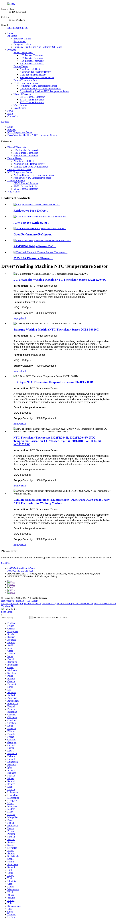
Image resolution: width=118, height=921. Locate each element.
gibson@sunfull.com (17, 28)
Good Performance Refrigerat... (33, 234)
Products (11, 49)
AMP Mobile (32, 600)
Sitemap (20, 600)
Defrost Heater (21, 66)
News (10, 110)
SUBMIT (6, 563)
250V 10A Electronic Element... (33, 258)
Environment (20, 41)
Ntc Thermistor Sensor (105, 603)
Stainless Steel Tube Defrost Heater (37, 77)
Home (10, 33)
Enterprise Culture (22, 38)
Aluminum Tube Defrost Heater (35, 72)
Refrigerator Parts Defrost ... (31, 210)
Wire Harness (20, 105)
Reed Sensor (20, 108)
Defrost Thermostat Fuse (25, 80)
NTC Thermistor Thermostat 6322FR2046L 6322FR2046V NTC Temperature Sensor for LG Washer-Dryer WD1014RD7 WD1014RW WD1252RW (58, 441)
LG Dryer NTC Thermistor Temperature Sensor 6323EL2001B (53, 382)
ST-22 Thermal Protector (32, 102)
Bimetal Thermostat (23, 52)
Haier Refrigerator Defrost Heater (76, 603)
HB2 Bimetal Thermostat (32, 55)
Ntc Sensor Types (50, 603)
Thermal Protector (22, 94)
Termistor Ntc (8, 606)
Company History (22, 44)
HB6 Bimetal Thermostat (32, 60)
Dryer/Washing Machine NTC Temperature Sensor (44, 91)
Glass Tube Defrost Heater (32, 74)
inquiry (17, 318)
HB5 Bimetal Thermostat (32, 58)
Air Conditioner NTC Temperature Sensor (40, 88)
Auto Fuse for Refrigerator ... (32, 222)
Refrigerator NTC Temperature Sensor (38, 85)
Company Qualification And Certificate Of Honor (38, 47)
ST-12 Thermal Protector (32, 99)
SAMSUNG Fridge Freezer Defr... (35, 246)
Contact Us (12, 116)
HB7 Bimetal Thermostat (32, 63)
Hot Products (7, 600)
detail (23, 318)
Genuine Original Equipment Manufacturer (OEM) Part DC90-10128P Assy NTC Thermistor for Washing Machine (62, 501)
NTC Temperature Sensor (26, 83)
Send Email (6, 612)
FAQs (10, 113)
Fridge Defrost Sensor (30, 603)
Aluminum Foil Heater (31, 69)
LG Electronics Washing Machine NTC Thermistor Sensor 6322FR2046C (60, 279)
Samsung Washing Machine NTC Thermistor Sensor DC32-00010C (56, 329)
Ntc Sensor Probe (9, 603)
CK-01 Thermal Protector (32, 97)
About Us (12, 36)
